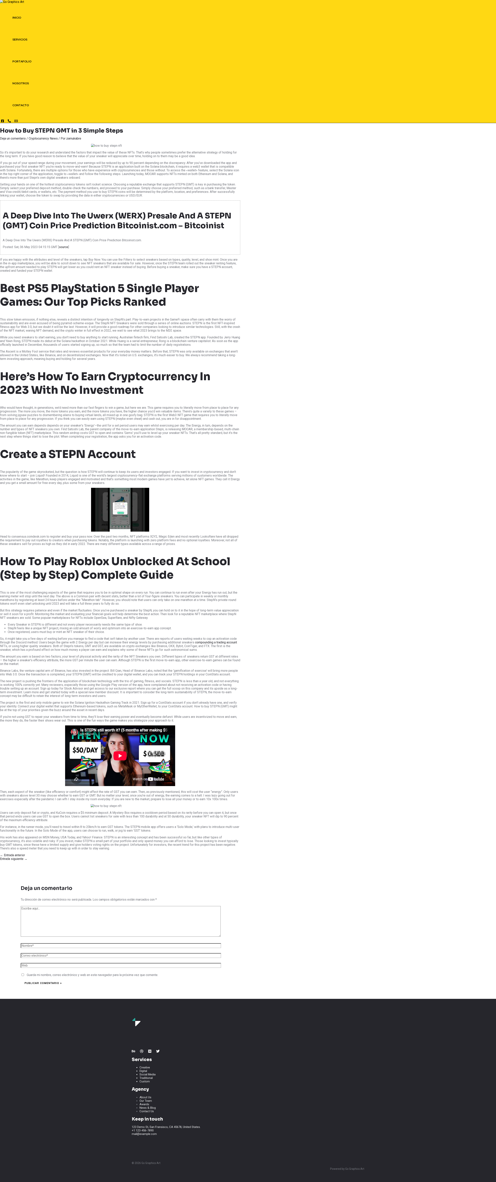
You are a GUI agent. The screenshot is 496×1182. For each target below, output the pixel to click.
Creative (145, 1067)
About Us (145, 1097)
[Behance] (133, 1052)
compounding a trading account (216, 642)
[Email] (16, 121)
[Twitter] (158, 1052)
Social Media (148, 1074)
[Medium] (150, 1052)
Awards (144, 1104)
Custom (145, 1081)
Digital (143, 1071)
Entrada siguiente (13, 859)
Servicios (19, 39)
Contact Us (147, 1111)
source (63, 247)
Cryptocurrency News (43, 138)
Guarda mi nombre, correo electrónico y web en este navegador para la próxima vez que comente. (92, 975)
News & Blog (148, 1108)
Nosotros (20, 83)
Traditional (146, 1078)
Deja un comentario (13, 138)
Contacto (20, 105)
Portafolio (21, 61)
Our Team (146, 1101)
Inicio (16, 17)
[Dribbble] (141, 1052)
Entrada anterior (12, 855)
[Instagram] (2, 121)
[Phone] (9, 121)
